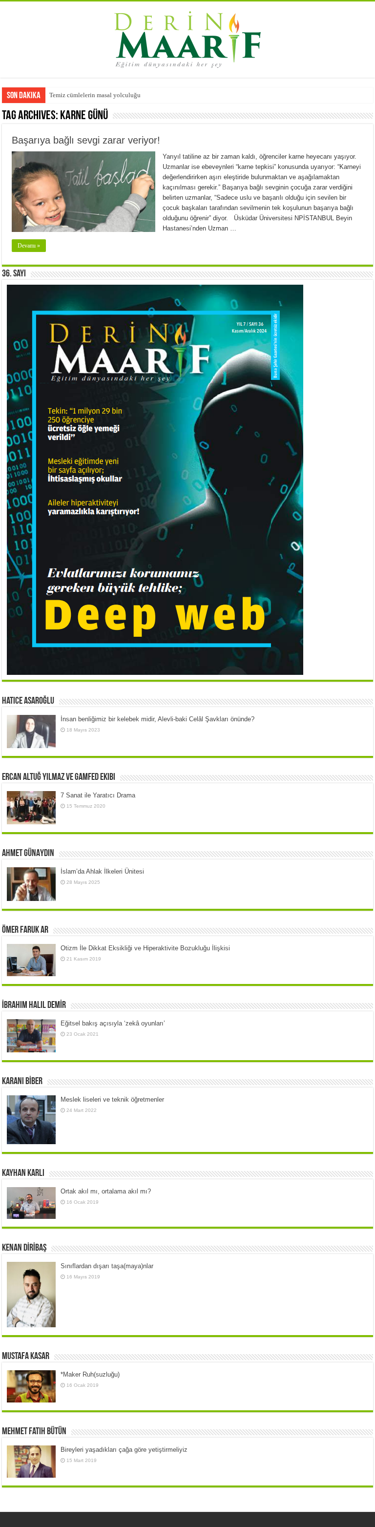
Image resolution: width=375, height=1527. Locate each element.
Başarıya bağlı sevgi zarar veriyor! (86, 140)
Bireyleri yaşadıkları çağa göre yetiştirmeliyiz (124, 1449)
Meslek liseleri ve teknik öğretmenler (112, 1099)
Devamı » (29, 245)
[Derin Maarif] (187, 37)
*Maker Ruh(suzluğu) (90, 1374)
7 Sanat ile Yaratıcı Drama (98, 795)
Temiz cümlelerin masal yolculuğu (95, 95)
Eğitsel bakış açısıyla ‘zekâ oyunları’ (113, 1023)
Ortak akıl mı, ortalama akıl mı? (106, 1191)
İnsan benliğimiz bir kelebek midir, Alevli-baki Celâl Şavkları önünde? (157, 719)
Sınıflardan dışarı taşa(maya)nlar (107, 1266)
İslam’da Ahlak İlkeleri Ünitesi (102, 871)
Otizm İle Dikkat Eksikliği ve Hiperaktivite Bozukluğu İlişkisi (145, 948)
